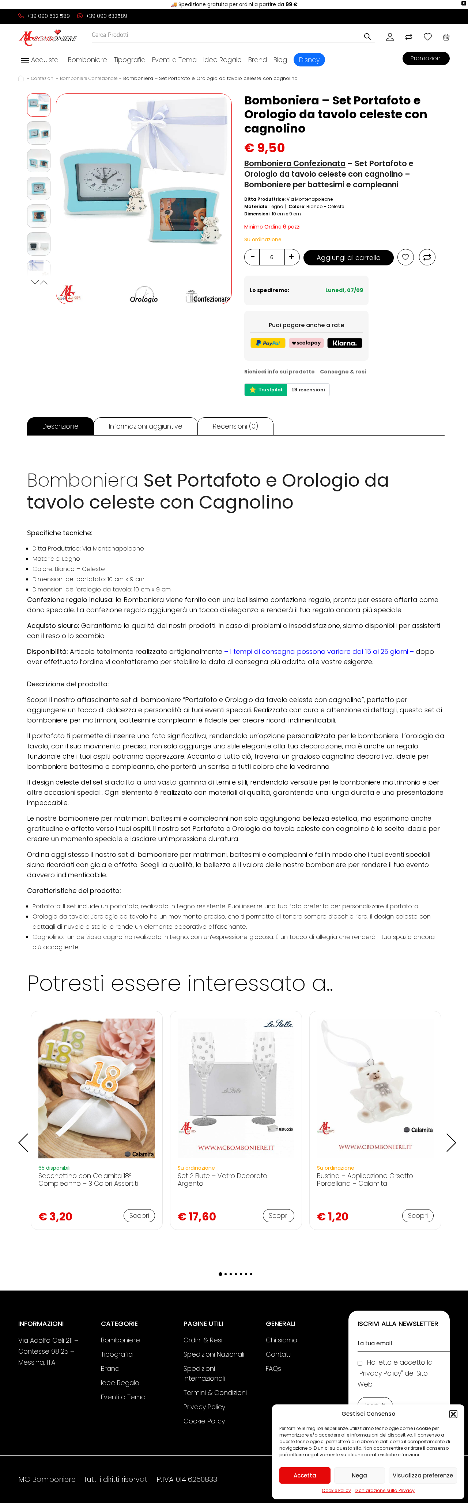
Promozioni (426, 58)
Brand (257, 59)
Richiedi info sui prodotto (279, 371)
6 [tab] (246, 1274)
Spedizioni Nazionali (214, 1354)
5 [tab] (241, 1274)
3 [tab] (231, 1274)
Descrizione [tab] (60, 426)
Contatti (278, 1354)
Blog (280, 59)
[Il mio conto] (390, 37)
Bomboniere (87, 59)
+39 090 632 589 (48, 16)
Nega (359, 1475)
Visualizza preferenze (423, 1475)
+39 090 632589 (105, 16)
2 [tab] (225, 1274)
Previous (34, 283)
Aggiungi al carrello (349, 257)
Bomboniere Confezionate (89, 78)
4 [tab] (236, 1274)
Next (43, 283)
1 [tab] (220, 1274)
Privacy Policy (204, 1406)
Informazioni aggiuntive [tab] (145, 426)
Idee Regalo (222, 59)
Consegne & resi (343, 371)
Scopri (139, 1215)
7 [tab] (251, 1274)
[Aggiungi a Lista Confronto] (427, 257)
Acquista (43, 59)
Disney (309, 59)
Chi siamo (281, 1340)
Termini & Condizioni (215, 1392)
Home (22, 78)
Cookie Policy (336, 1490)
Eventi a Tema (174, 59)
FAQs (273, 1368)
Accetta (305, 1475)
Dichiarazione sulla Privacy (385, 1490)
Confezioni (42, 78)
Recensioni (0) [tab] (235, 426)
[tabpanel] (97, 1120)
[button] (453, 1414)
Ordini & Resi (203, 1340)
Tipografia (130, 59)
